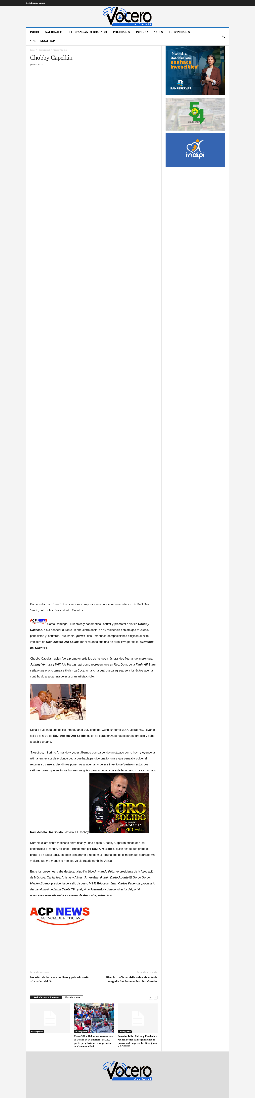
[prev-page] (151, 997)
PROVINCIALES (179, 32)
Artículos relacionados (46, 997)
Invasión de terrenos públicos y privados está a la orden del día (59, 979)
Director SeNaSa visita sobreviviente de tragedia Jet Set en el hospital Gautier (131, 979)
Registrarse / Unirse (35, 3)
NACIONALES (54, 32)
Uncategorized (44, 50)
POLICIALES (121, 32)
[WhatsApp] (62, 75)
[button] (223, 36)
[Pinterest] (52, 75)
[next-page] (156, 997)
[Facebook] (34, 75)
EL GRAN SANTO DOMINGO (88, 32)
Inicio (34, 32)
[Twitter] (43, 75)
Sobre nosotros (43, 40)
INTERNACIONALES (149, 32)
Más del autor (72, 997)
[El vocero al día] (127, 16)
